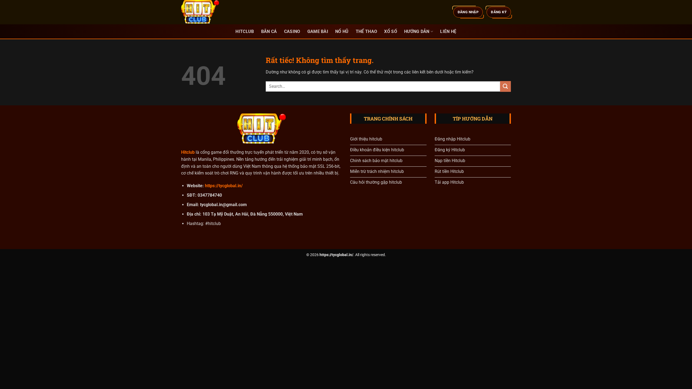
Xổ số (390, 31)
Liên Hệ (448, 31)
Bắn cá (269, 31)
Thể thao (366, 31)
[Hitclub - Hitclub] (208, 12)
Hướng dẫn (417, 31)
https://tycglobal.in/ (224, 185)
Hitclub (244, 31)
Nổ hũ (342, 31)
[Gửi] (505, 86)
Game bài (317, 31)
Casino (292, 31)
